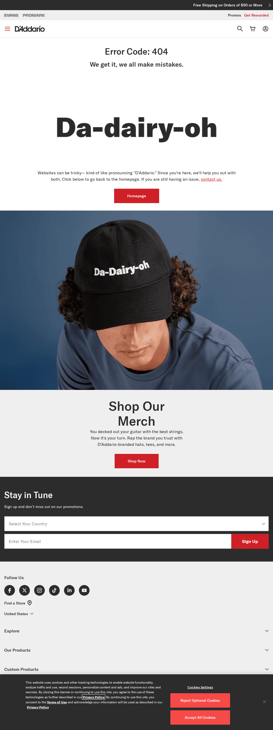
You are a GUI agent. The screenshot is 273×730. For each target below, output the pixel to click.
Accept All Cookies (200, 717)
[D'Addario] (30, 29)
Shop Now (137, 461)
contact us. (211, 179)
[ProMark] (34, 15)
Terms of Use (57, 702)
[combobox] (135, 524)
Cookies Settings (200, 687)
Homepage (136, 195)
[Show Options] (263, 524)
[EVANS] (11, 15)
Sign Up (250, 541)
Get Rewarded (256, 15)
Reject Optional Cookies (200, 700)
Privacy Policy (94, 697)
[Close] (264, 702)
